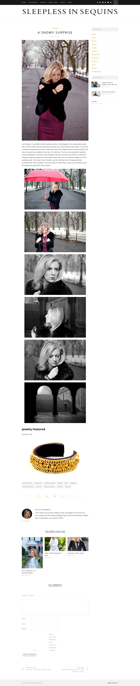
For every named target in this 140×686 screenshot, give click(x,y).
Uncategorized (96, 71)
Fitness (94, 44)
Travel (94, 65)
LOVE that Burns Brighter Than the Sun (109, 83)
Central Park (50, 483)
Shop (70, 2)
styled (60, 486)
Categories (33, 2)
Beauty (94, 34)
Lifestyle (94, 51)
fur (66, 483)
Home (24, 2)
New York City (28, 486)
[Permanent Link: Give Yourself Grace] (96, 96)
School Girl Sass (76, 553)
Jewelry (73, 483)
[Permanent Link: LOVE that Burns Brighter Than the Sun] (96, 87)
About (63, 2)
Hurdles (94, 101)
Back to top (112, 683)
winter (68, 486)
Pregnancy (95, 61)
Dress (60, 483)
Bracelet (38, 483)
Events (94, 38)
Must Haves (53, 2)
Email (24, 624)
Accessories (27, 483)
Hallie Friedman (43, 510)
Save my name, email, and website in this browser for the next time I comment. (52, 642)
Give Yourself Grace (108, 92)
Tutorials (94, 68)
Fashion (43, 2)
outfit (39, 486)
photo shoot (49, 486)
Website (24, 629)
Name (24, 619)
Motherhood (96, 54)
